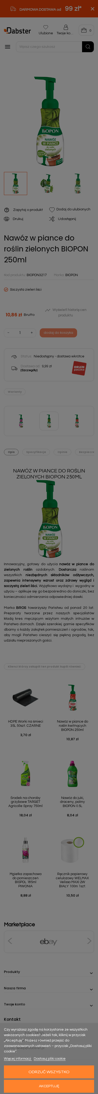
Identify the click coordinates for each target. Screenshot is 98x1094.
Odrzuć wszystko (49, 1072)
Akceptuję (49, 1086)
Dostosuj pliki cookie (50, 1058)
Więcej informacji (18, 1058)
